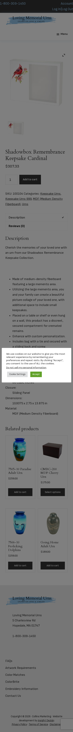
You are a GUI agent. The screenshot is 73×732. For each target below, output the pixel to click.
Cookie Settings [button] (17, 374)
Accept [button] (36, 374)
